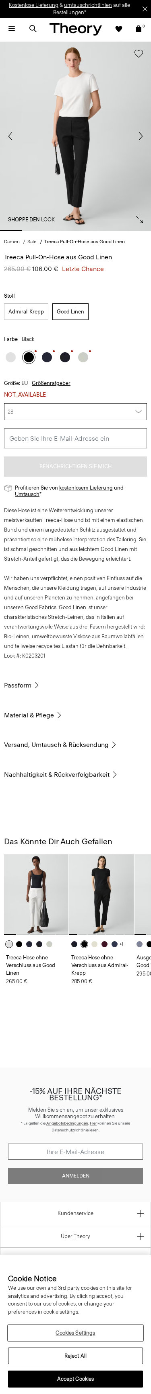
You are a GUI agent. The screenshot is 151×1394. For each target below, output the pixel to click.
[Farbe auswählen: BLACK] (28, 357)
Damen (12, 241)
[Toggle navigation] (11, 29)
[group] (36, 894)
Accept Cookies (75, 1379)
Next (139, 136)
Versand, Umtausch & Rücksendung (56, 745)
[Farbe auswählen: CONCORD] (47, 357)
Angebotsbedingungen (67, 1123)
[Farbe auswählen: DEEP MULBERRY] (106, 944)
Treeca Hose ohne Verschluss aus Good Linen (30, 965)
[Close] (145, 8)
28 (10, 412)
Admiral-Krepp (26, 312)
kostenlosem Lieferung (86, 488)
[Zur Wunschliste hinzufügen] (136, 58)
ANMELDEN (75, 1176)
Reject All (75, 1356)
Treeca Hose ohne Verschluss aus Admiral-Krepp (99, 965)
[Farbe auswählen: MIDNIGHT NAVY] (65, 357)
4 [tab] (88, 230)
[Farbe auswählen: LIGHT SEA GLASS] (83, 357)
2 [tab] (37, 230)
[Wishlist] (119, 29)
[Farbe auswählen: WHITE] (10, 357)
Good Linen (70, 312)
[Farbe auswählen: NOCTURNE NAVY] (117, 944)
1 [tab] (11, 230)
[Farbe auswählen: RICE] (96, 944)
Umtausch (27, 494)
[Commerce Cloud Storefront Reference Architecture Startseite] (76, 29)
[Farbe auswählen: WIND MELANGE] (142, 944)
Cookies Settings (75, 1333)
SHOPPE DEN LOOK (31, 220)
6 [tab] (140, 230)
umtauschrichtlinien (88, 5)
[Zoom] (137, 217)
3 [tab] (62, 230)
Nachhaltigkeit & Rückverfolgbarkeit (57, 774)
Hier (93, 1123)
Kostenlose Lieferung (33, 5)
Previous (12, 136)
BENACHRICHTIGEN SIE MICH (75, 466)
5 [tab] (114, 230)
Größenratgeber (51, 383)
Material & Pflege (29, 715)
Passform (17, 685)
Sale (32, 241)
